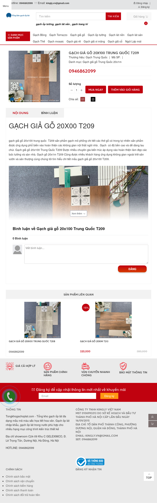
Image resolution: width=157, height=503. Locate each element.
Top (149, 477)
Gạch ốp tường (97, 35)
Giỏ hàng (140, 17)
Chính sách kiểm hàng (19, 486)
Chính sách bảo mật (18, 476)
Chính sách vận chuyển (20, 481)
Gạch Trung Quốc (96, 57)
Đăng (132, 269)
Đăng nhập (142, 3)
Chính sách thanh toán (19, 490)
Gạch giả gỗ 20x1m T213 (94, 341)
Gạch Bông (40, 35)
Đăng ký (145, 6)
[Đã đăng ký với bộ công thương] (90, 462)
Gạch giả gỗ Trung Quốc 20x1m (102, 62)
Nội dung (20, 113)
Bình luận (49, 113)
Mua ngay (95, 89)
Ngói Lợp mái (133, 41)
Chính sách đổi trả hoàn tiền (23, 495)
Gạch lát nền (116, 35)
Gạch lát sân (135, 35)
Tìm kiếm (113, 16)
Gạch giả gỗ (77, 35)
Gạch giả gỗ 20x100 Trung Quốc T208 (32, 341)
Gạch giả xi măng (94, 41)
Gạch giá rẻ (74, 41)
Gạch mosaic (56, 41)
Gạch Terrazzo (58, 35)
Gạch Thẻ (39, 41)
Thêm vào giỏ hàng (125, 89)
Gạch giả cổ (115, 41)
